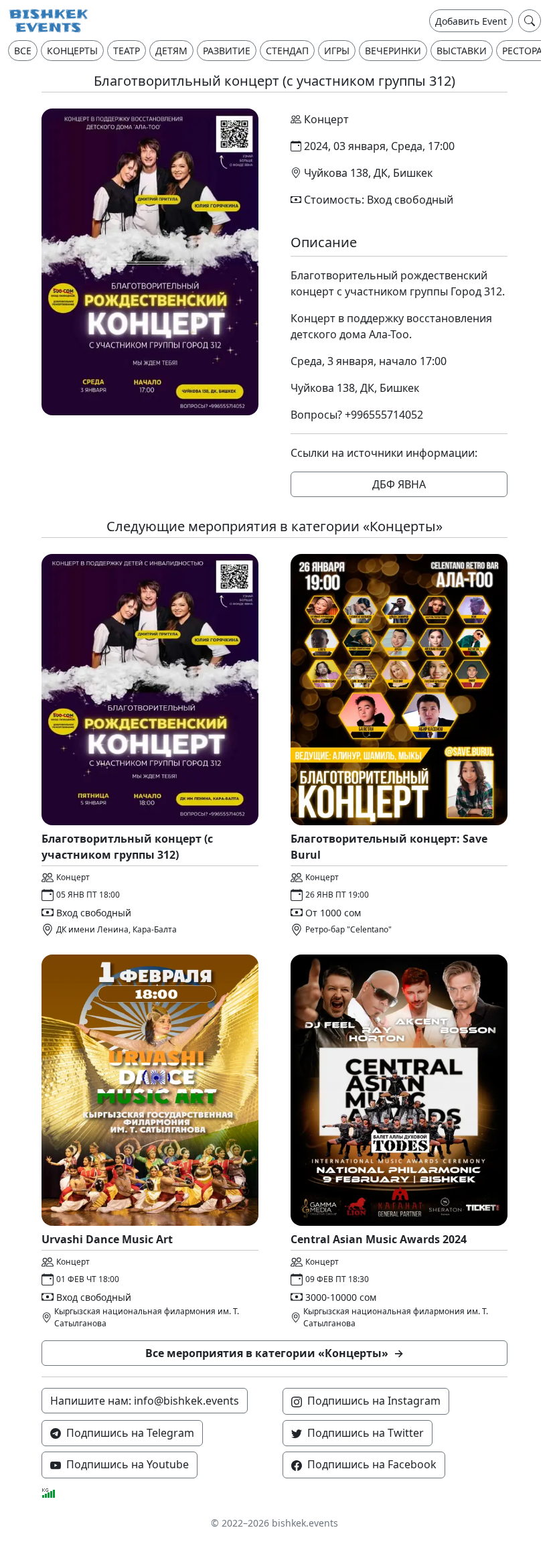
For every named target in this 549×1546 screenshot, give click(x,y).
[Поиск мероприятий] (529, 20)
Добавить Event (471, 21)
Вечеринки (393, 50)
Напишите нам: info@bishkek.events (144, 1400)
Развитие (226, 50)
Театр (126, 50)
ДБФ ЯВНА (399, 484)
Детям (171, 50)
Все (22, 50)
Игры (336, 50)
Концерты (72, 50)
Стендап (287, 50)
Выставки (462, 50)
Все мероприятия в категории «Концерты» (274, 1353)
